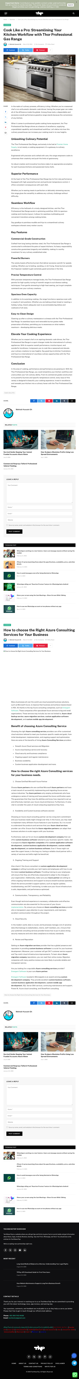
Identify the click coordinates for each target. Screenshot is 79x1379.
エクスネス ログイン (61, 1327)
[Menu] (6, 13)
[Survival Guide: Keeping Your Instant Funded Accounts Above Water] (20, 439)
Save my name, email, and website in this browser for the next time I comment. (34, 525)
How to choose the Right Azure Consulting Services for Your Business (27, 995)
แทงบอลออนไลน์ (21, 1329)
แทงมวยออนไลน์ (50, 1329)
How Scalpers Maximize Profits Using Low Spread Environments (57, 453)
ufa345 (30, 1329)
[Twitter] (5, 117)
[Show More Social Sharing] (50, 50)
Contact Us (33, 1363)
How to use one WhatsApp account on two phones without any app (39, 606)
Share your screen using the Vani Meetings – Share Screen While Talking (41, 595)
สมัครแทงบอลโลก (35, 1327)
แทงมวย (43, 1332)
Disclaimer (60, 1363)
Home (14, 1363)
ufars (59, 1329)
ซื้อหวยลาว (35, 1332)
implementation (17, 907)
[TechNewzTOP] (39, 13)
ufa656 (45, 1327)
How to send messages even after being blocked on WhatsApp (38, 573)
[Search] (73, 13)
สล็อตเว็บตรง (7, 1327)
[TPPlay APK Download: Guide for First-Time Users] (9, 1275)
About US (22, 1363)
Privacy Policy (47, 1363)
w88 (50, 1327)
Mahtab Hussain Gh (15, 44)
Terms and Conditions (33, 1366)
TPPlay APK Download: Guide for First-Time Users (33, 1272)
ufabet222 (24, 1327)
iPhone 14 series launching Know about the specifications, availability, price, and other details (46, 563)
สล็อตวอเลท (20, 1332)
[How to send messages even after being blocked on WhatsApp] (9, 576)
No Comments (40, 44)
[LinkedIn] (5, 122)
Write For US (50, 1366)
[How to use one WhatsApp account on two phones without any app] (9, 609)
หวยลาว (28, 1332)
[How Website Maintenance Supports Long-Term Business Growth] (9, 1286)
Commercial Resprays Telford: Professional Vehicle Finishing (20, 465)
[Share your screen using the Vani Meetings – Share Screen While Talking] (9, 598)
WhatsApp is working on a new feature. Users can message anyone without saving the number (46, 552)
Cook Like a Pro (10, 393)
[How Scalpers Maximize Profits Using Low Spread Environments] (58, 439)
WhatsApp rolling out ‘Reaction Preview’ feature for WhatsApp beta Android (42, 584)
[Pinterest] (5, 127)
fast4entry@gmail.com (16, 1318)
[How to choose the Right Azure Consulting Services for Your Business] (39, 673)
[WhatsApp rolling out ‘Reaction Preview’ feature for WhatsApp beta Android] (9, 587)
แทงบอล (16, 1327)
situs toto (11, 1329)
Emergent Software (18, 971)
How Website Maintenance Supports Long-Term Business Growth (38, 1283)
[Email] (5, 133)
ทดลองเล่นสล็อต (9, 1332)
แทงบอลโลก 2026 (68, 1329)
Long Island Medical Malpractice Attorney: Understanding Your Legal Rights (42, 1264)
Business (7, 25)
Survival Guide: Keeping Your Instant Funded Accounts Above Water (17, 453)
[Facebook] (5, 112)
